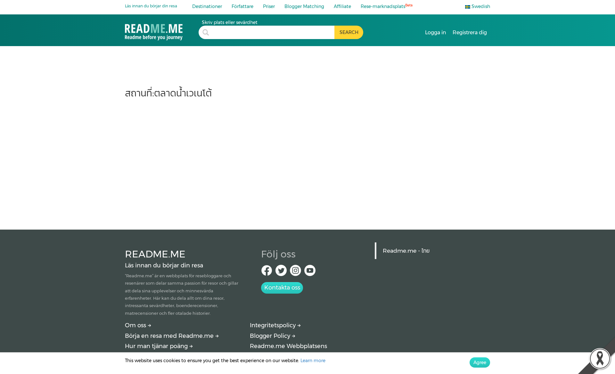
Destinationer (207, 6)
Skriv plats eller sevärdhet (230, 22)
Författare (242, 6)
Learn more (312, 360)
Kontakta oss (282, 287)
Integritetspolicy (273, 325)
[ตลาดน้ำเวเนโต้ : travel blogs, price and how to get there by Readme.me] (162, 30)
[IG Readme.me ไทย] (295, 272)
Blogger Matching (304, 6)
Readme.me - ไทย (406, 250)
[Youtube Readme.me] (310, 272)
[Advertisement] (307, 161)
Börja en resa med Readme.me (170, 335)
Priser (269, 6)
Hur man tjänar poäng (157, 346)
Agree (479, 362)
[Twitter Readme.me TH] (281, 272)
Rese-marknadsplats (387, 6)
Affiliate (342, 6)
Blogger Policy (271, 335)
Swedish (480, 6)
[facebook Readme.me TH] (266, 272)
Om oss (136, 325)
